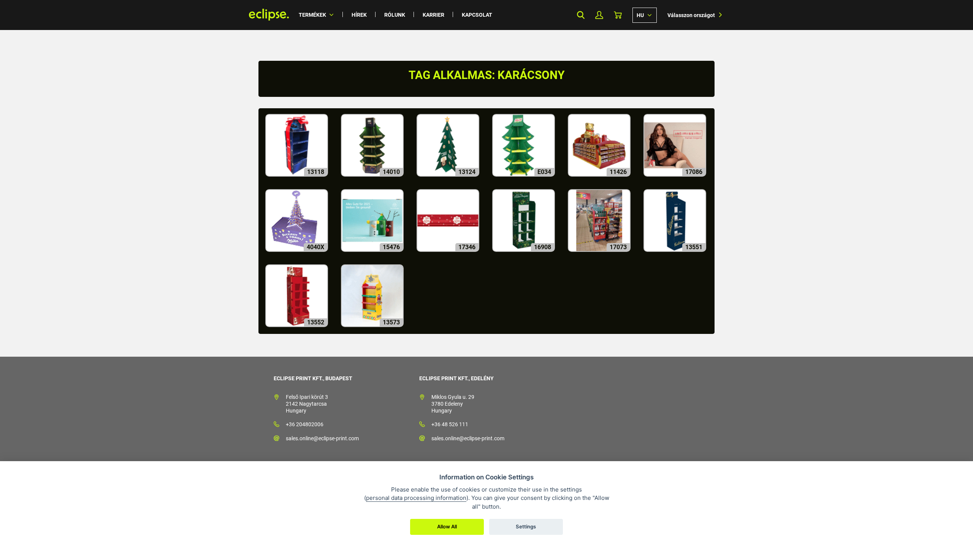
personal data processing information (416, 497)
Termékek (312, 15)
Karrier (433, 15)
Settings (526, 526)
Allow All (447, 526)
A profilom (599, 15)
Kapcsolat (477, 15)
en (644, 15)
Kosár (618, 15)
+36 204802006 (304, 424)
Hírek (359, 15)
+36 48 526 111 (449, 424)
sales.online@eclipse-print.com (322, 438)
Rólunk (394, 15)
